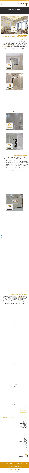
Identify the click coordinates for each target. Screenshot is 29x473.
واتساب (13, 172)
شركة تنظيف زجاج (20, 297)
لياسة (12, 466)
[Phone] (1, 235)
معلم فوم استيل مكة (24, 39)
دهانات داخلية (6, 463)
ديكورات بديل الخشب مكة (23, 412)
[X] (22, 445)
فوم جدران (15, 466)
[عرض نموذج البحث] (1, 0)
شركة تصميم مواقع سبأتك (17, 471)
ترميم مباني (18, 463)
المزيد (26, 447)
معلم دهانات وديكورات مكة (14, 469)
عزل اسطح (19, 466)
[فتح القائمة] (1, 4)
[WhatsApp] (26, 445)
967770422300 (10, 471)
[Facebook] (24, 445)
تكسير (15, 463)
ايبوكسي (26, 463)
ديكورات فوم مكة (24, 444)
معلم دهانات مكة (24, 415)
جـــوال (16, 172)
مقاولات (9, 466)
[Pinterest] (25, 445)
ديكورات (3, 463)
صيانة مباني (22, 51)
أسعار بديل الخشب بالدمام (23, 410)
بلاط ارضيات (22, 463)
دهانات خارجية (11, 463)
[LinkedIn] (21, 445)
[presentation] (14, 25)
